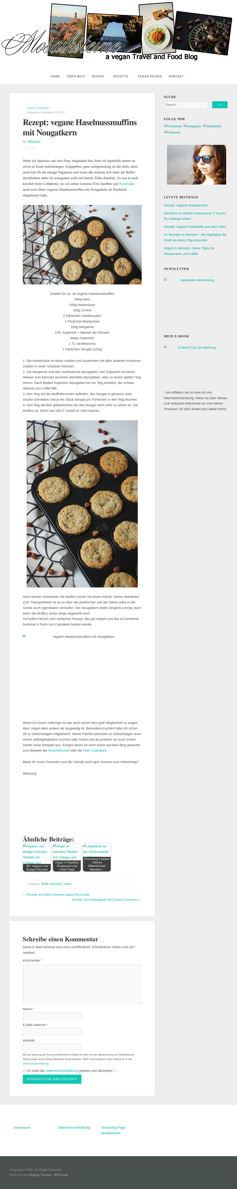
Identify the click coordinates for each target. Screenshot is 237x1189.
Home (55, 76)
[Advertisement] (82, 802)
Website (29, 1040)
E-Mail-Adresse (35, 1025)
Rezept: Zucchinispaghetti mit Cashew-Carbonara (105, 899)
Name (28, 1009)
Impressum (22, 1127)
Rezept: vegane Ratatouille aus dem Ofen (195, 227)
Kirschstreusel (58, 750)
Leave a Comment (38, 107)
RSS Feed (61, 1175)
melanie (34, 141)
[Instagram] (192, 126)
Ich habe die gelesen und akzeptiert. (71, 1071)
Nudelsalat (126, 184)
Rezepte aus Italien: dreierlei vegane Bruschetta (57, 894)
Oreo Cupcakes (94, 750)
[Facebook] (173, 126)
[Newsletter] (212, 126)
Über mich (76, 76)
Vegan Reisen (150, 76)
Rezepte (120, 76)
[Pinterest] (172, 132)
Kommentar (32, 960)
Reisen (98, 76)
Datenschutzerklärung (36, 1063)
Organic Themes (40, 1175)
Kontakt (176, 76)
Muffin (45, 883)
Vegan (67, 883)
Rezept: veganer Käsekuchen (186, 205)
